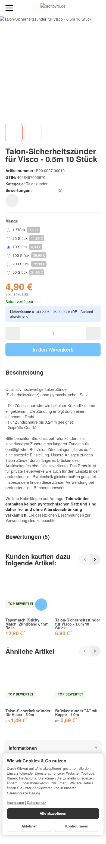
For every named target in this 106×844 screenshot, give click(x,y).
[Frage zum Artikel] (11, 200)
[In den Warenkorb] (41, 604)
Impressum (15, 802)
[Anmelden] (87, 8)
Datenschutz (36, 802)
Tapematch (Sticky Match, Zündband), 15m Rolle (27, 624)
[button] (53, 372)
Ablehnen (29, 826)
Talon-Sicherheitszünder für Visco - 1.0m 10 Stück (77, 624)
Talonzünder (37, 183)
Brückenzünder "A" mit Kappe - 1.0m (76, 713)
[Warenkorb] (97, 8)
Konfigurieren (76, 826)
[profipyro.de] (53, 8)
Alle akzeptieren (53, 813)
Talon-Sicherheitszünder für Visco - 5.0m (27, 713)
